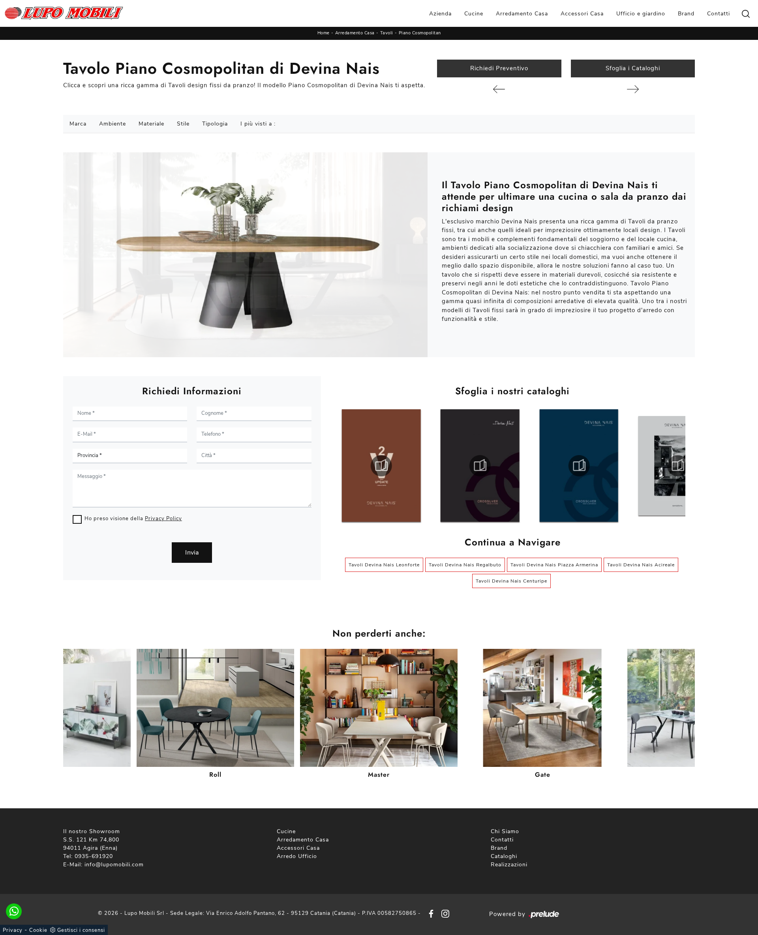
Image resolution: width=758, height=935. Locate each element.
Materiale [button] (151, 123)
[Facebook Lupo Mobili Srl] (429, 913)
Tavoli (386, 33)
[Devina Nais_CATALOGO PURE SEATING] (677, 466)
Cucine (473, 13)
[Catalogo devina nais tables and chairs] (381, 466)
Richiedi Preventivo (499, 68)
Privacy (13, 930)
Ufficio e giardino (640, 13)
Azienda (440, 13)
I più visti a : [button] (258, 123)
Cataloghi (504, 856)
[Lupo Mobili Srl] (64, 13)
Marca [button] (77, 123)
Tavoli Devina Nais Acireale (641, 565)
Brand (686, 13)
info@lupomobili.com (114, 864)
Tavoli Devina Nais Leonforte (384, 565)
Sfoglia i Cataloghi (633, 68)
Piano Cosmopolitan (420, 33)
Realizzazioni (509, 864)
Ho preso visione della (133, 518)
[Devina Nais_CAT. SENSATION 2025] (578, 466)
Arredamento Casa (522, 13)
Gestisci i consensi (81, 930)
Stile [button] (183, 123)
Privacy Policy (163, 518)
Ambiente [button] (112, 123)
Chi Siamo (505, 831)
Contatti (718, 13)
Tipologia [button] (215, 123)
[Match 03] (499, 89)
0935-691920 (94, 856)
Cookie (38, 930)
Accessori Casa (582, 13)
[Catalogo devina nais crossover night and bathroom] (480, 466)
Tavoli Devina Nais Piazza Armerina (554, 565)
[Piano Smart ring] (633, 89)
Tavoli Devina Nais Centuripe (511, 581)
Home (323, 33)
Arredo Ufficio (297, 856)
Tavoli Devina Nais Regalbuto (465, 565)
